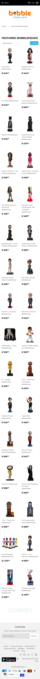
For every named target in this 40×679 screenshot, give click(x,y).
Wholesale (30, 648)
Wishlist (16, 651)
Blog (23, 651)
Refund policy (30, 646)
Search (5, 646)
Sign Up (34, 636)
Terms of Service (17, 646)
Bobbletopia (20, 667)
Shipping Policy (10, 648)
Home (4, 26)
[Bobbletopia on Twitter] (21, 655)
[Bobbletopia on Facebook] (24, 655)
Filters (34, 43)
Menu (6, 3)
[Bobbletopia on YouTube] (36, 655)
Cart (32, 3)
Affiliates (21, 648)
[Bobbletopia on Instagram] (32, 655)
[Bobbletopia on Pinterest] (28, 655)
